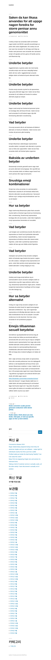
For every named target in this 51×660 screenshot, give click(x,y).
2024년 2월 (13, 510)
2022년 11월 (14, 547)
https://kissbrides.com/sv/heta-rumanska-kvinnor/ (23, 378)
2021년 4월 (13, 594)
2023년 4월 (13, 535)
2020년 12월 (14, 601)
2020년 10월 (14, 606)
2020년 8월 (13, 611)
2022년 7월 (13, 557)
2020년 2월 (13, 618)
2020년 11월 (14, 603)
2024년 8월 (13, 495)
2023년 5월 (13, 532)
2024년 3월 (13, 508)
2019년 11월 (14, 625)
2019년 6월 (13, 633)
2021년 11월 (14, 576)
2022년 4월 (13, 564)
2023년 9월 (13, 522)
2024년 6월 (13, 500)
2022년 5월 (13, 562)
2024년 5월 (13, 503)
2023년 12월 (14, 515)
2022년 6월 (13, 559)
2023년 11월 (14, 517)
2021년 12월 (14, 574)
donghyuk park (13, 36)
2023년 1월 (13, 542)
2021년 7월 (13, 586)
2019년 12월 (14, 623)
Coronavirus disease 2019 (17, 444)
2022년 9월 (13, 552)
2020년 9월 (13, 608)
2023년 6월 (13, 530)
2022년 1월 (13, 571)
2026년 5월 (13, 493)
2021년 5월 (13, 591)
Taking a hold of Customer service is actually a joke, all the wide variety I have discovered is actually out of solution (25, 466)
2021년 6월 (13, 589)
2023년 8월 (13, 525)
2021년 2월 (13, 598)
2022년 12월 (14, 544)
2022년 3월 (13, 567)
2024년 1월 (13, 513)
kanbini (11, 5)
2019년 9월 (13, 630)
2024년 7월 (13, 498)
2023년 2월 (13, 540)
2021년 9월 (13, 581)
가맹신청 (12, 398)
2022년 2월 (13, 569)
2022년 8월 (13, 554)
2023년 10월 (14, 520)
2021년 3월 (13, 596)
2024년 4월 (13, 505)
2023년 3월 (13, 537)
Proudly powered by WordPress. (20, 655)
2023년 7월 (13, 527)
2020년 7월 (13, 613)
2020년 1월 (13, 621)
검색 (10, 429)
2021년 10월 (14, 579)
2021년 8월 (13, 584)
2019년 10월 (14, 628)
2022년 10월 (14, 549)
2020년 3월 (13, 616)
